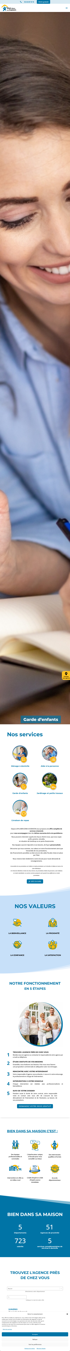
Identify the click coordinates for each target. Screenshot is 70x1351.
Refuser (35, 1339)
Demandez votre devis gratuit (35, 1106)
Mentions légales (41, 1348)
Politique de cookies (30, 1348)
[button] (67, 1314)
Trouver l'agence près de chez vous (30, 1052)
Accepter (35, 1334)
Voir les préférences (35, 1344)
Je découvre (35, 881)
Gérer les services (7, 1329)
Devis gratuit (43, 2)
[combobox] (17, 1297)
